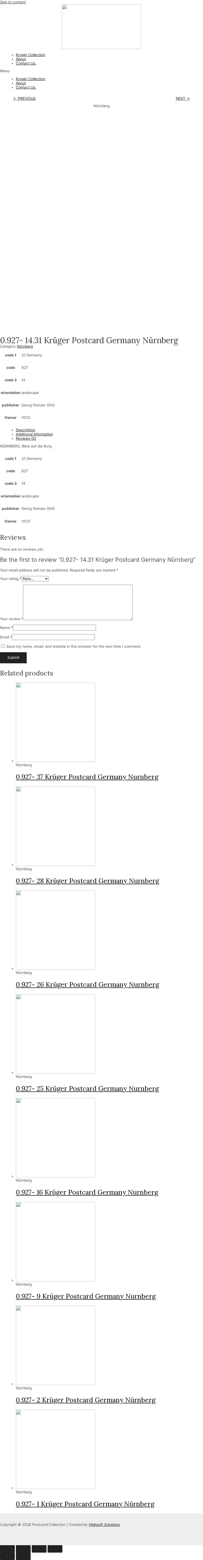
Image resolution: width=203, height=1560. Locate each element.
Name (6, 627)
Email (6, 637)
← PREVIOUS (24, 98)
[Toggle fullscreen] (39, 1549)
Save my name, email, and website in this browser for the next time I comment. (73, 646)
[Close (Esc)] (7, 1549)
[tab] (109, 430)
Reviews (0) (26, 438)
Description (25, 430)
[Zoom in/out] (55, 1549)
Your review (11, 619)
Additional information (34, 434)
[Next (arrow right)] (23, 1556)
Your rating (10, 579)
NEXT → (183, 98)
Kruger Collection (30, 55)
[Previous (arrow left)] (7, 1556)
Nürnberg (25, 346)
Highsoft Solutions (104, 1524)
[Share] (23, 1549)
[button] (101, 71)
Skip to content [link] (13, 2)
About (21, 59)
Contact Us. (26, 63)
